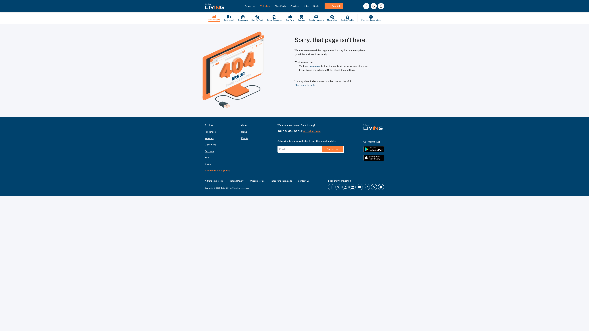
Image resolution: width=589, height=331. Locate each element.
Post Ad (336, 6)
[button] (214, 6)
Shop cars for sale (304, 85)
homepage (314, 66)
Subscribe (332, 149)
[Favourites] (374, 6)
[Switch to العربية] (366, 6)
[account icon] (381, 6)
